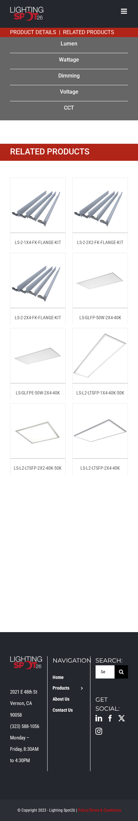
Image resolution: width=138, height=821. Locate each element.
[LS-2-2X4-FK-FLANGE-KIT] (37, 259)
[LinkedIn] (98, 718)
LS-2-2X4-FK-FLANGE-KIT (38, 317)
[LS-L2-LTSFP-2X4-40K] (100, 409)
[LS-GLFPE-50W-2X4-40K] (37, 334)
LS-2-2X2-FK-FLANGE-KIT (100, 242)
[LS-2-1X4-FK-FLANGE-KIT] (37, 184)
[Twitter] (121, 718)
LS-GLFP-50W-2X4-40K (100, 317)
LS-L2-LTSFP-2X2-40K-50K (38, 468)
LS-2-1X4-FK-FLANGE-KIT (38, 242)
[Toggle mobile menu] (124, 11)
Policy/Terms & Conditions (99, 810)
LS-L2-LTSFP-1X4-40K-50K (100, 392)
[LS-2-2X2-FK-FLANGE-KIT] (100, 184)
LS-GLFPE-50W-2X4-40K (38, 392)
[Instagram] (98, 731)
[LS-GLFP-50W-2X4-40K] (100, 259)
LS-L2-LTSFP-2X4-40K (100, 468)
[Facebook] (110, 718)
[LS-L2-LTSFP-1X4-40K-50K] (100, 334)
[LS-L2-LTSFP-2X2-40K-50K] (37, 409)
